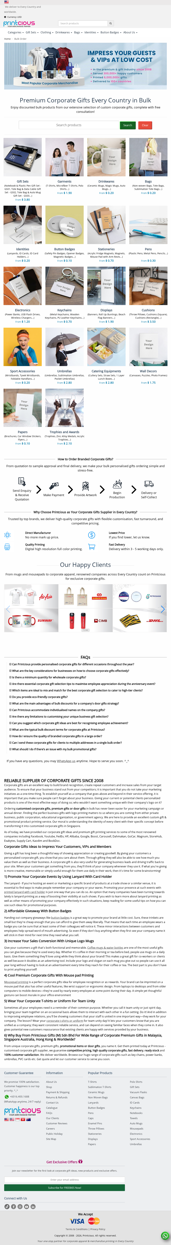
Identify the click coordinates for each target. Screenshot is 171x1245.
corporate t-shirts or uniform (64, 1021)
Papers (92, 1144)
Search (127, 125)
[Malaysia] (12, 1121)
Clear (145, 125)
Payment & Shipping (57, 1092)
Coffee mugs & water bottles (105, 948)
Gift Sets (134, 1087)
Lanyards (93, 1102)
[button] (8, 609)
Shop (49, 1087)
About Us (51, 1081)
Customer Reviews (56, 1123)
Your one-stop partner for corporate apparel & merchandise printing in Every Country (85, 1241)
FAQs (49, 1113)
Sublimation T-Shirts (99, 1087)
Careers (50, 1128)
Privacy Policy (97, 1229)
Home (7, 38)
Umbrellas (136, 1144)
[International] (6, 1121)
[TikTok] (7, 1207)
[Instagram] (20, 1207)
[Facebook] (14, 1207)
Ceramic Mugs (96, 1092)
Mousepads (136, 1128)
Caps (91, 1118)
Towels (134, 1118)
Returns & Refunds (56, 1097)
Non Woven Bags (98, 1097)
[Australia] (28, 1121)
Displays (93, 1139)
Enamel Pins (95, 1123)
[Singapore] (17, 1121)
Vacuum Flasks (138, 1092)
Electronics (136, 1133)
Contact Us (52, 1102)
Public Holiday (54, 1133)
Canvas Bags (137, 1097)
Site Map (51, 1139)
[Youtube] (27, 1207)
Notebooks (136, 1113)
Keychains (135, 1107)
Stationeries (95, 1133)
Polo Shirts (136, 1081)
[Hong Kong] (23, 1121)
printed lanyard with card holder (24, 892)
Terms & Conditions (77, 1229)
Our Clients (52, 1118)
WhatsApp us (66, 761)
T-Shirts (92, 1081)
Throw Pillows (96, 1128)
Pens (91, 1113)
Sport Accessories (140, 1139)
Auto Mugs (136, 1123)
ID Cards (135, 1102)
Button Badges (96, 1107)
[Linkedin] (33, 1207)
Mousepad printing (16, 982)
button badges (60, 918)
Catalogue (51, 1107)
